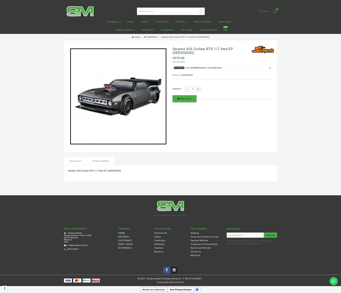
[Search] (200, 11)
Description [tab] (75, 161)
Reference (177, 75)
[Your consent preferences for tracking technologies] (4, 288)
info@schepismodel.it (77, 245)
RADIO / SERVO (125, 244)
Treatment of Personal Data (204, 244)
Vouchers (158, 248)
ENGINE (121, 233)
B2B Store (195, 255)
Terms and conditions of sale (205, 237)
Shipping (195, 233)
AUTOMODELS (125, 248)
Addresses (159, 244)
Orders (157, 237)
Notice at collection (153, 289)
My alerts (158, 252)
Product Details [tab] (101, 161)
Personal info (160, 233)
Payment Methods (199, 240)
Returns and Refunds (201, 248)
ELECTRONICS (125, 240)
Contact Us (196, 252)
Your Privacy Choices (180, 289)
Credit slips (159, 240)
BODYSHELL (124, 237)
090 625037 (73, 249)
